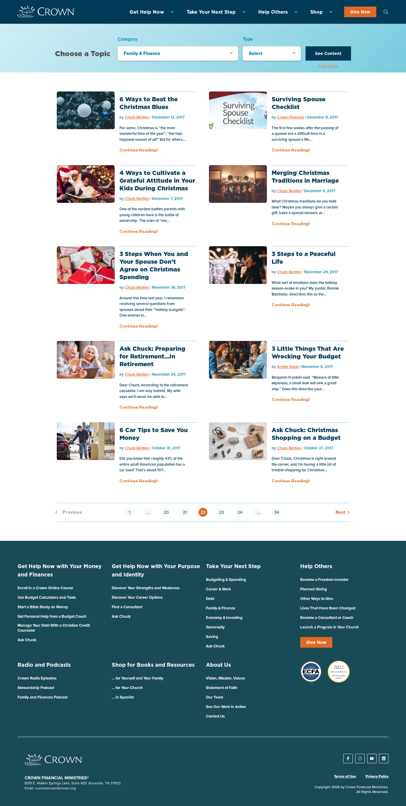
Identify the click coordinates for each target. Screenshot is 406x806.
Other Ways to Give (316, 598)
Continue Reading (137, 150)
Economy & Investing (224, 617)
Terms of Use (345, 776)
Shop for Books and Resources (153, 664)
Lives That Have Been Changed (327, 608)
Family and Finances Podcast (42, 697)
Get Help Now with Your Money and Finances (60, 570)
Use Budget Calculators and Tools (47, 597)
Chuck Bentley (137, 117)
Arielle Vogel (288, 366)
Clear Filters (328, 65)
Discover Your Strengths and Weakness (146, 587)
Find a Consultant (127, 606)
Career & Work (218, 589)
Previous (66, 512)
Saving (212, 636)
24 (239, 512)
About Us (218, 664)
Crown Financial (290, 117)
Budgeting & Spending (226, 579)
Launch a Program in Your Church (329, 627)
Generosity (215, 627)
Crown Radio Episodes (37, 678)
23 (221, 512)
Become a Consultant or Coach (326, 617)
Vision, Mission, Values (225, 678)
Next (339, 512)
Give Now (360, 12)
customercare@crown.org (55, 788)
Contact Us (215, 716)
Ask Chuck (27, 639)
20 (166, 512)
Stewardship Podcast (36, 687)
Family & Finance (220, 608)
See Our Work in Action (226, 706)
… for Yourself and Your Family (137, 678)
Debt (210, 598)
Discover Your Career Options (137, 597)
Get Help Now (147, 12)
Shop (316, 12)
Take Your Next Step (211, 12)
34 (276, 512)
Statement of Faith (221, 687)
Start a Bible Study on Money (43, 606)
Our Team (214, 697)
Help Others (273, 12)
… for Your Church (127, 687)
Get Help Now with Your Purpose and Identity (156, 570)
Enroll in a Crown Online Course (45, 587)
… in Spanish (123, 697)
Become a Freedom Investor (324, 579)
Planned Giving (313, 589)
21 (185, 512)
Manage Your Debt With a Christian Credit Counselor (54, 628)
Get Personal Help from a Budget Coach (52, 616)
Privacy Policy (377, 776)
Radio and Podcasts (44, 664)
